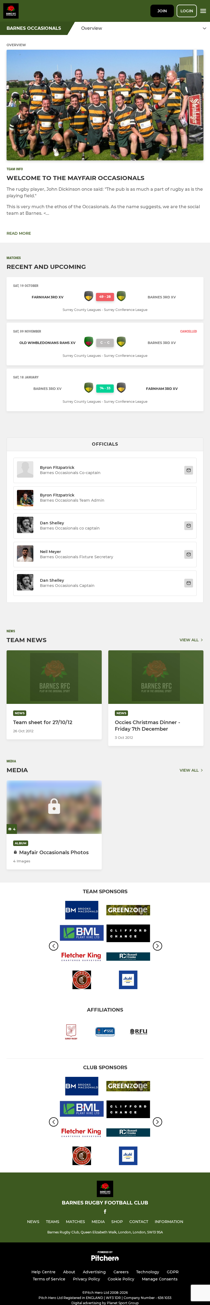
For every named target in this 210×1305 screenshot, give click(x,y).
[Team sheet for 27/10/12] (54, 677)
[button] (25, 470)
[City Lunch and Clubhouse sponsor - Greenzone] (128, 911)
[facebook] (105, 1212)
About (69, 1271)
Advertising (94, 1271)
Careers (121, 1271)
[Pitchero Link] (105, 1259)
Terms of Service (49, 1279)
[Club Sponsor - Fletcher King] (82, 957)
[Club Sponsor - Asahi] (128, 981)
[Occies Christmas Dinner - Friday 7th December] (155, 677)
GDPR (173, 1271)
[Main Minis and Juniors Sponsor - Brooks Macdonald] (82, 911)
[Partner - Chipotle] (82, 981)
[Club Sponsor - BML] (82, 934)
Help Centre (43, 1271)
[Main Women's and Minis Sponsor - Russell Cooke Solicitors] (128, 957)
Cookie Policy (121, 1279)
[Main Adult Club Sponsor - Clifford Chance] (128, 934)
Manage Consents (159, 1279)
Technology (147, 1271)
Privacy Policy (86, 1279)
